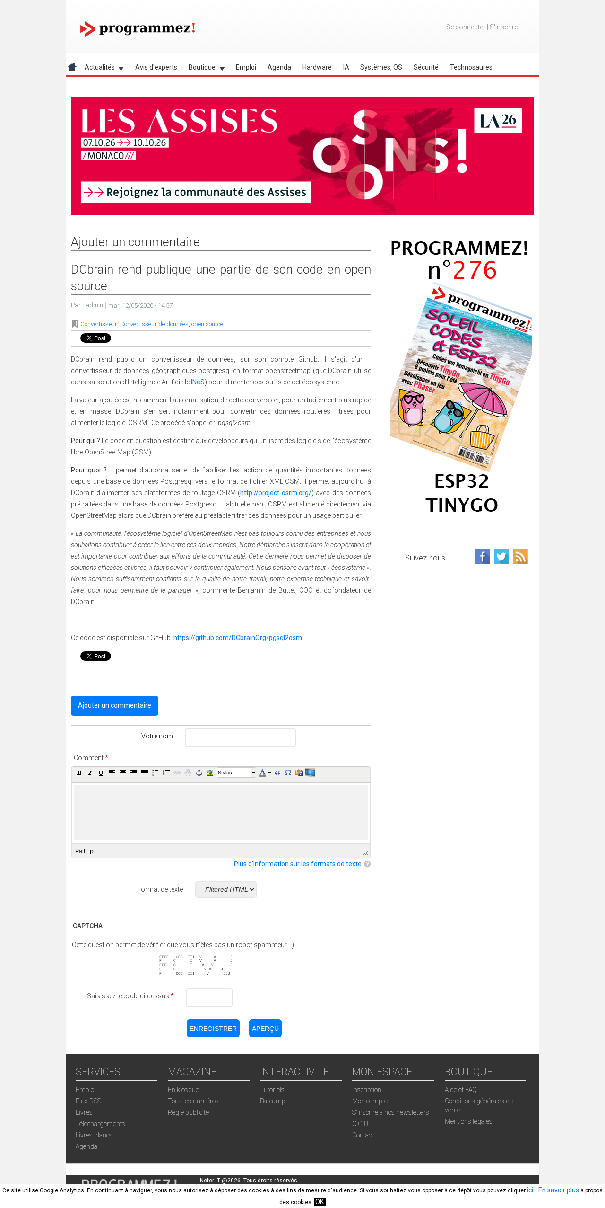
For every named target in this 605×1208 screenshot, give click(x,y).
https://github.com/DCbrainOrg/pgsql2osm (237, 637)
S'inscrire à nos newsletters (390, 1112)
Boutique (199, 68)
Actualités (97, 68)
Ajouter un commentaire (114, 705)
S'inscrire (504, 27)
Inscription (366, 1089)
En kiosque (183, 1089)
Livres (84, 1112)
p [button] (92, 850)
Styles (225, 772)
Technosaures (471, 67)
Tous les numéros (193, 1101)
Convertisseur (98, 324)
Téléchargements (100, 1124)
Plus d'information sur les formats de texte (298, 864)
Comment (91, 758)
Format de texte (160, 889)
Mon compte (370, 1101)
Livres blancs (94, 1135)
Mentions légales (469, 1121)
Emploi (246, 67)
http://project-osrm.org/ (275, 493)
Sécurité (426, 67)
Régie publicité (188, 1112)
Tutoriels (272, 1089)
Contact (362, 1135)
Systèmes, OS (381, 67)
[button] (79, 772)
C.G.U (360, 1124)
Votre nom (157, 736)
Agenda (279, 67)
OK (319, 1202)
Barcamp (272, 1101)
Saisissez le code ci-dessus (130, 996)
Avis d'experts (156, 67)
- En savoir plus (556, 1190)
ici (530, 1190)
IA (346, 67)
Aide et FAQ (461, 1089)
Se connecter (465, 27)
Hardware (317, 67)
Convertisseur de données (154, 324)
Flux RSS (88, 1101)
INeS (198, 382)
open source (207, 324)
